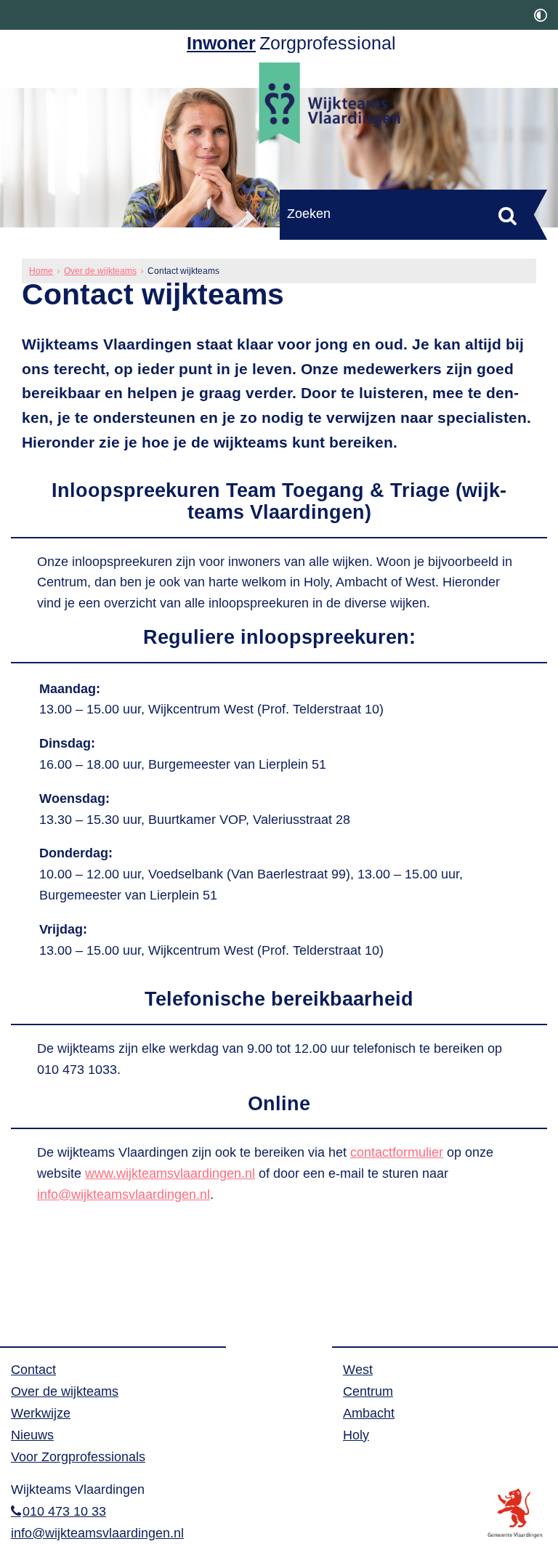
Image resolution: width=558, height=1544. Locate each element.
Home (41, 271)
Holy (356, 1435)
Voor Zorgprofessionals (78, 1457)
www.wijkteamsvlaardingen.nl (170, 1173)
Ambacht (369, 1413)
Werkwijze (40, 1413)
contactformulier (396, 1152)
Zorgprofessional (327, 43)
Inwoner (221, 43)
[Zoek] (507, 215)
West (358, 1369)
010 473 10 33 (64, 1511)
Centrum (368, 1391)
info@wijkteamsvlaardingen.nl (123, 1194)
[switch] (540, 15)
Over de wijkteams (100, 271)
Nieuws (32, 1435)
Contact (33, 1369)
